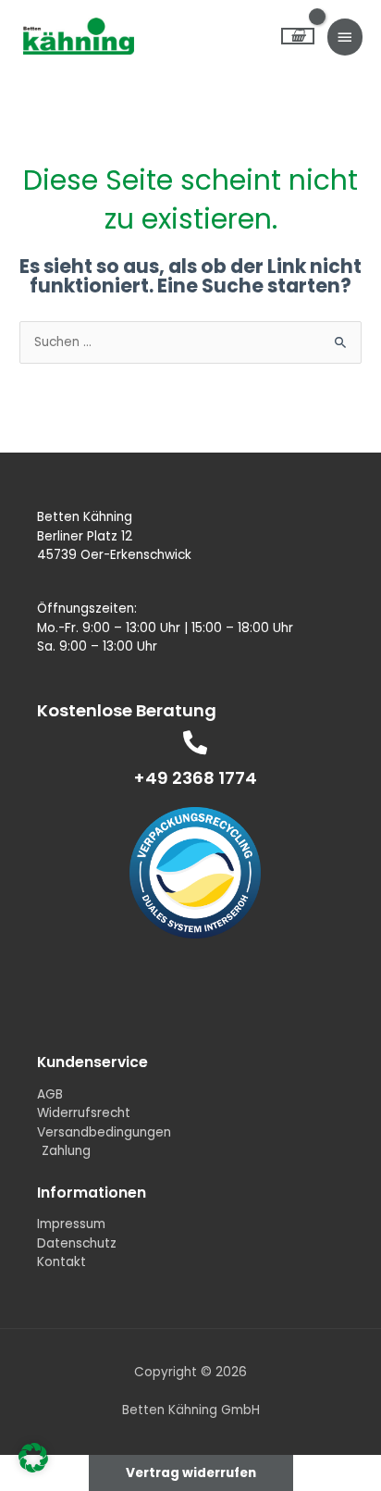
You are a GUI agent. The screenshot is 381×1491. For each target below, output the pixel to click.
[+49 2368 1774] (195, 742)
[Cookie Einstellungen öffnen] (33, 1468)
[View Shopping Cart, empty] (297, 36)
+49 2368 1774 (195, 777)
